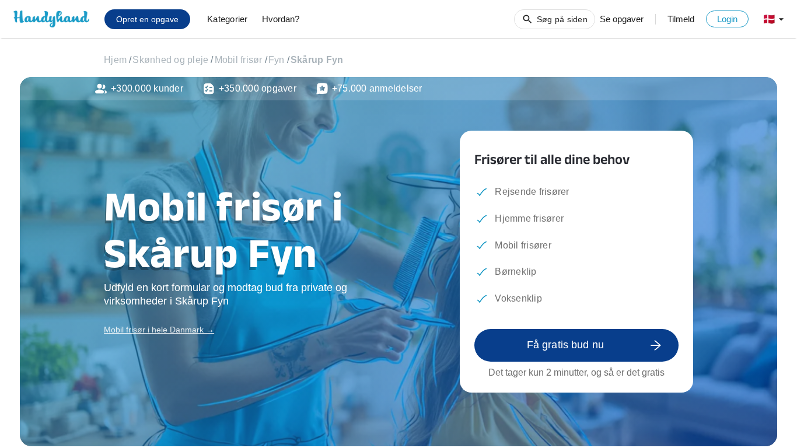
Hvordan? (280, 19)
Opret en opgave (147, 19)
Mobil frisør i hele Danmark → (159, 329)
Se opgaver (622, 19)
